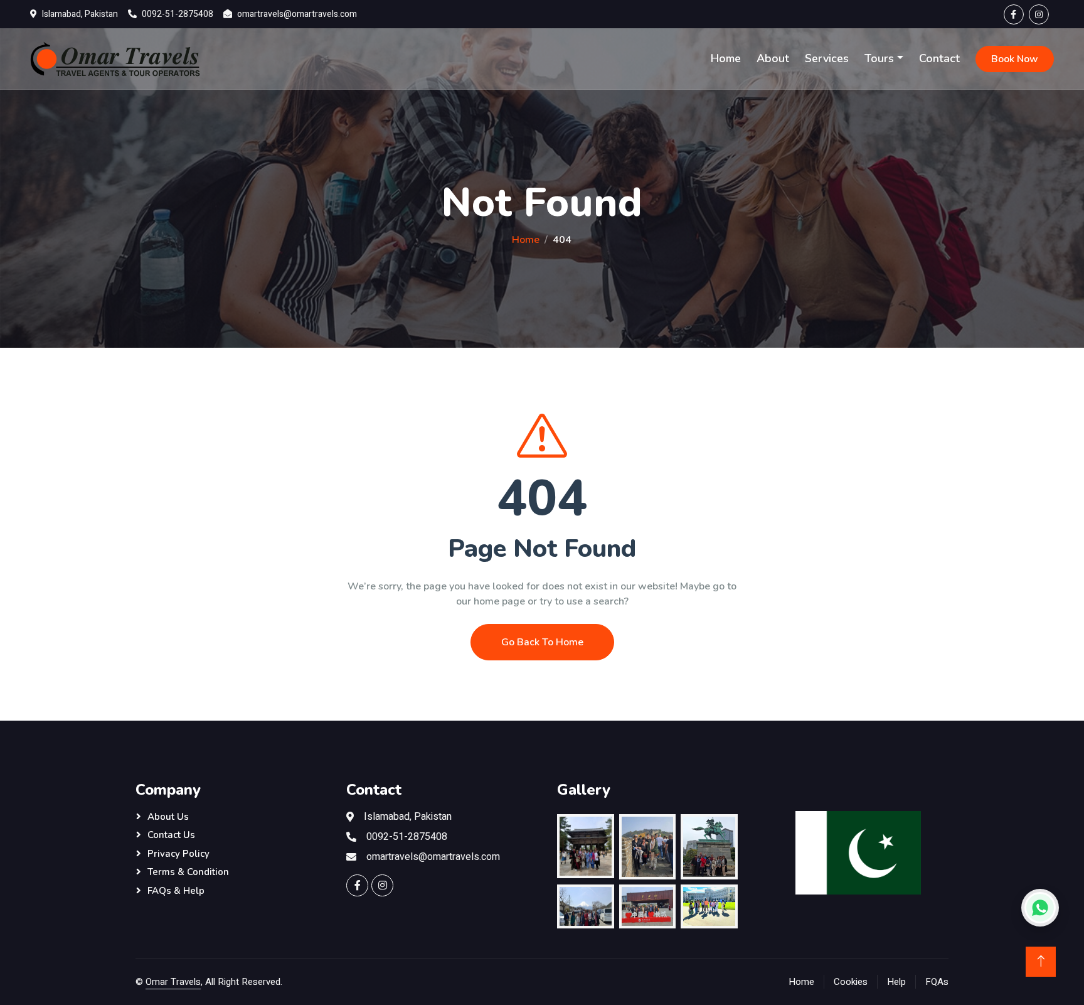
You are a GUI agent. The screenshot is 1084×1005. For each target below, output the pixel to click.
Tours (879, 58)
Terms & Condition (188, 872)
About (773, 58)
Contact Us (171, 835)
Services (827, 58)
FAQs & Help (176, 890)
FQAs (936, 982)
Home (726, 58)
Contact (939, 58)
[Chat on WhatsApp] (1040, 907)
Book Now (1014, 59)
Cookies (851, 982)
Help (896, 982)
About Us (168, 816)
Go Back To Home (542, 642)
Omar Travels (173, 982)
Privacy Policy (178, 853)
